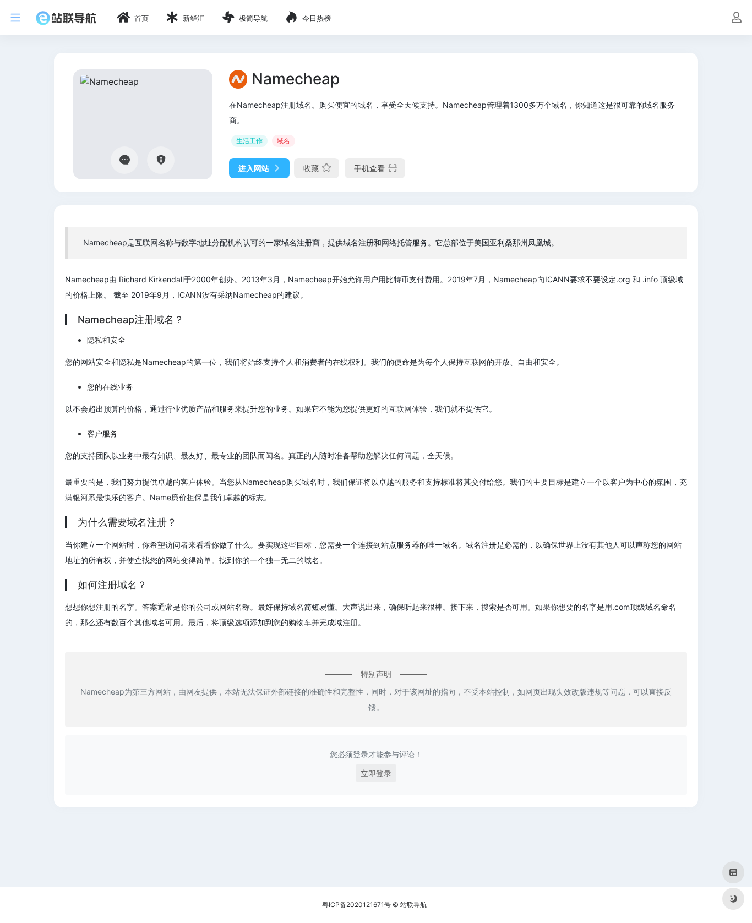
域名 (283, 140)
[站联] (66, 17)
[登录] (736, 18)
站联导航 (413, 904)
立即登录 (376, 773)
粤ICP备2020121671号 (356, 904)
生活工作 (249, 140)
